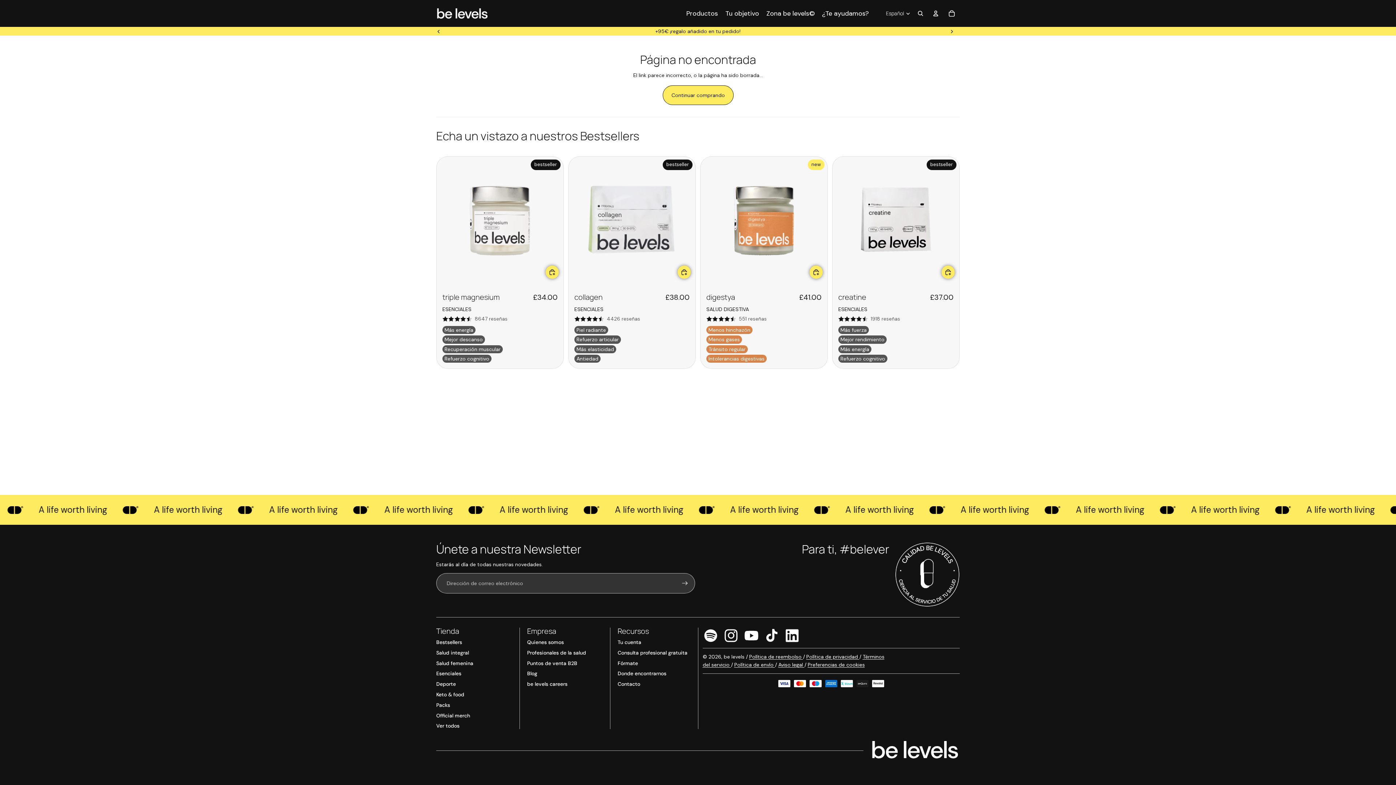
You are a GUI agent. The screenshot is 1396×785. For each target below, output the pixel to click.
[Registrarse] (685, 583)
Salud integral (452, 652)
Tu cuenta (629, 642)
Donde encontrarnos (642, 673)
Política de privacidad (832, 656)
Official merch (453, 715)
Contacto (629, 684)
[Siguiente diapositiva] (952, 31)
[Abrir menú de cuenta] (936, 13)
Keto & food (450, 694)
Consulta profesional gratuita (652, 652)
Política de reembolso (776, 656)
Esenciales (448, 673)
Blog (532, 673)
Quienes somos (545, 642)
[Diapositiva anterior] (439, 31)
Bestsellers (449, 642)
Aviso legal (791, 664)
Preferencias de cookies (836, 664)
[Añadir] (552, 272)
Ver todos (448, 725)
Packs (443, 705)
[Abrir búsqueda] (920, 13)
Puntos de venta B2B (552, 663)
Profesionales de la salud (556, 652)
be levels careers (547, 684)
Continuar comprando (698, 95)
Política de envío (754, 664)
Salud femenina (454, 663)
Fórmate (628, 663)
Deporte (446, 684)
